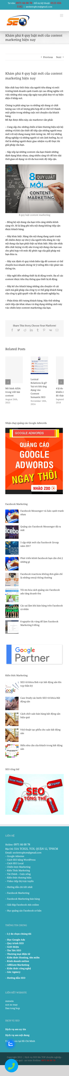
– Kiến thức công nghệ (18, 968)
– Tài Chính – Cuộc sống (18, 874)
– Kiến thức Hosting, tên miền (22, 957)
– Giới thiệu (12, 946)
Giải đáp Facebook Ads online (23, 904)
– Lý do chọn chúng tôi (18, 933)
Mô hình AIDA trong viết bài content (13, 392)
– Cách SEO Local (14, 863)
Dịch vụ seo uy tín (15, 1029)
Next (58, 57)
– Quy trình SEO (14, 943)
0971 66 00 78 (24, 3)
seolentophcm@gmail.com (39, 6)
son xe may (11, 1004)
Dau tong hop (12, 1008)
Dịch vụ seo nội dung (17, 1035)
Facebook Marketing (18, 892)
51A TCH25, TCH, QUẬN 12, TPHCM (36, 848)
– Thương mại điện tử (17, 954)
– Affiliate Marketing (17, 964)
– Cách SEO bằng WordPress (20, 859)
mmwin (9, 1001)
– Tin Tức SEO (13, 950)
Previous (48, 57)
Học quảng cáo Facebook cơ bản (24, 910)
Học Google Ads (16, 939)
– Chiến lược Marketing (17, 866)
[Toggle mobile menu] (62, 15)
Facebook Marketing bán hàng (23, 898)
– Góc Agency (13, 972)
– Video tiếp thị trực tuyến (19, 881)
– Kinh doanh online (17, 961)
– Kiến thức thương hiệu (18, 877)
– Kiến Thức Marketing (17, 870)
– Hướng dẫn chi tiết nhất (19, 887)
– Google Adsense (14, 856)
